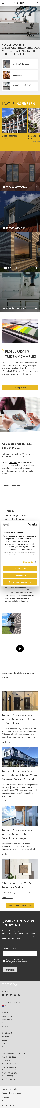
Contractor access (7, 1101)
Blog (3, 1047)
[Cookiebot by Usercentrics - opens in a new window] (28, 524)
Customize (19, 575)
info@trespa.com (10, 1079)
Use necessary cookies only (20, 582)
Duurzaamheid (7, 1016)
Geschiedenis (7, 1019)
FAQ (3, 1043)
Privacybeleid (6, 1097)
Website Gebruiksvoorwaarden (12, 1093)
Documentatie (7, 1023)
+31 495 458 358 (10, 1073)
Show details (28, 562)
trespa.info (13, 462)
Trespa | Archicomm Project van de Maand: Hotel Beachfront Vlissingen (18, 834)
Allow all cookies (20, 569)
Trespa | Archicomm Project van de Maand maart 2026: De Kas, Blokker (19, 719)
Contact (4, 1040)
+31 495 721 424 (9, 1067)
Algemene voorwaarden (9, 1089)
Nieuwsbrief (6, 1026)
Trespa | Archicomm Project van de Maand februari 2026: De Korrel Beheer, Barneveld (20, 775)
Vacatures (5, 1036)
